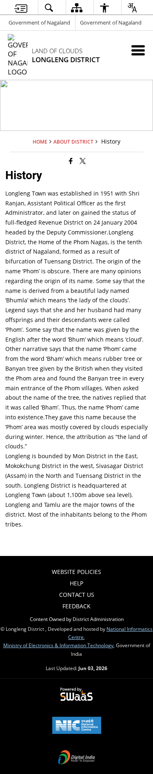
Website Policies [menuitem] (76, 572)
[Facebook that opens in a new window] (71, 160)
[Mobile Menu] (138, 50)
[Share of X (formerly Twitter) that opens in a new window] (83, 160)
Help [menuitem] (76, 583)
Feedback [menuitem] (76, 606)
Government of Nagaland (39, 22)
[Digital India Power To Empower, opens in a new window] (77, 758)
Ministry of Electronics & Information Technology (58, 645)
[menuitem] (20, 7)
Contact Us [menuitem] (76, 594)
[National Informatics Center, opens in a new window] (76, 726)
